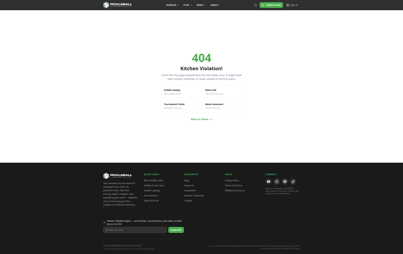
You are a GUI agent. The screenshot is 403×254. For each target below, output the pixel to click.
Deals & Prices (151, 200)
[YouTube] (268, 181)
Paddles (171, 4)
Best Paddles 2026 (153, 180)
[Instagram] (277, 181)
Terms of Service (233, 185)
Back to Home (199, 119)
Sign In (294, 4)
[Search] (255, 5)
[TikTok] (293, 181)
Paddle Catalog (152, 190)
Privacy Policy (232, 180)
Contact (188, 200)
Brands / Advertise (194, 195)
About (214, 4)
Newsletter (190, 190)
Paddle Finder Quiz (154, 185)
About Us (189, 185)
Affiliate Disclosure (235, 190)
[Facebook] (285, 181)
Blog (186, 180)
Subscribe (176, 229)
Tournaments (151, 195)
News (200, 4)
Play (186, 4)
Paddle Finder (273, 4)
